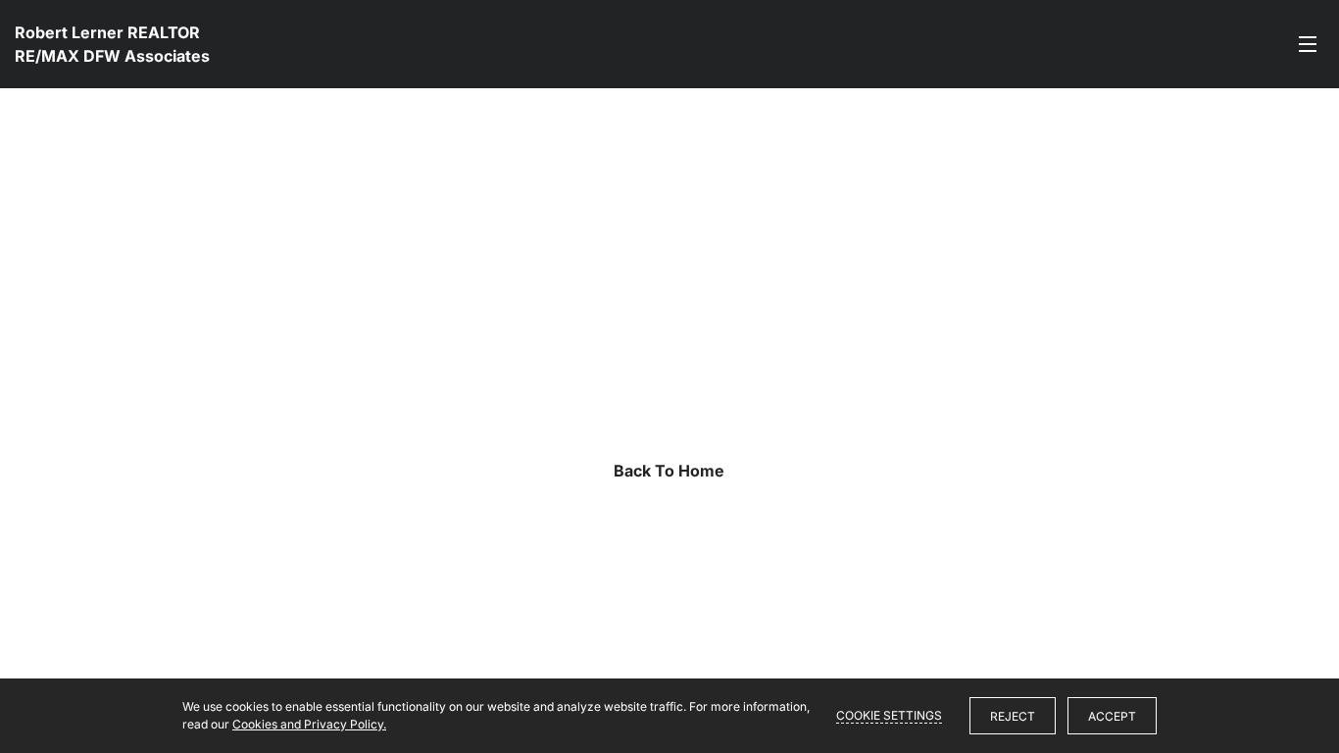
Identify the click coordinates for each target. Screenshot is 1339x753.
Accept (1112, 716)
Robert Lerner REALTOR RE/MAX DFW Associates (112, 44)
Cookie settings (889, 715)
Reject (1012, 716)
